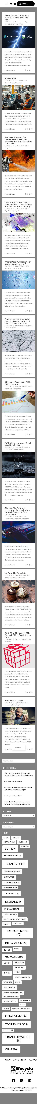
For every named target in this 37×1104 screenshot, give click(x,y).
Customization (11, 883)
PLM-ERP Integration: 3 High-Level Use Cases (18, 444)
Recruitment (10, 1001)
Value (11, 1049)
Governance (17, 923)
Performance (22, 977)
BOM (10, 848)
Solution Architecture (21, 1009)
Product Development (11, 996)
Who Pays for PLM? (14, 701)
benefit (16, 837)
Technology (16, 1024)
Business (25, 846)
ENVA (6, 924)
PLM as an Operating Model (13, 781)
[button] (6, 4)
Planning (8, 982)
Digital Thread (13, 909)
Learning (19, 963)
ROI (22, 1004)
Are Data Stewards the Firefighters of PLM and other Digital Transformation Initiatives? (18, 140)
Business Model (12, 855)
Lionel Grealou (10, 70)
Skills (6, 1008)
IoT (7, 950)
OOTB (17, 972)
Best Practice (9, 842)
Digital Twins (10, 914)
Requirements (25, 1000)
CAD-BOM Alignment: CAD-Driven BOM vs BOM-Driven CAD (18, 635)
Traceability (8, 1030)
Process (9, 987)
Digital (13, 901)
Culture (9, 877)
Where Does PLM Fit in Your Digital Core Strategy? (18, 263)
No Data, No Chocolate (15, 573)
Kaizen (17, 949)
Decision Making (10, 887)
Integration (16, 942)
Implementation (17, 933)
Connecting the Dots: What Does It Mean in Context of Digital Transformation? (17, 321)
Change (15, 864)
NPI (7, 973)
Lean (7, 963)
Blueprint (23, 842)
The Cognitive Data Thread (13, 796)
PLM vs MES (10, 78)
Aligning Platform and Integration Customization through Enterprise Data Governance (17, 511)
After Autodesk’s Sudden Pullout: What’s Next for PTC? (17, 18)
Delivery (11, 893)
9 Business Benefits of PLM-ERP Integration (18, 383)
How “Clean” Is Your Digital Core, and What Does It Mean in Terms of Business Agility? (18, 204)
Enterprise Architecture (15, 919)
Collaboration (12, 871)
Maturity (19, 967)
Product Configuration (13, 993)
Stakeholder (16, 1015)
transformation (18, 1038)
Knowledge (14, 956)
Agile (6, 837)
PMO (17, 982)
